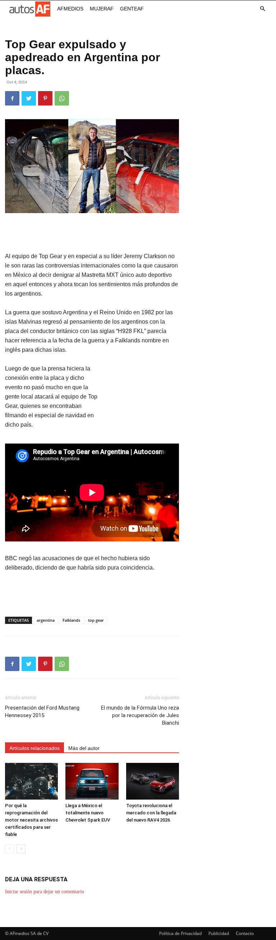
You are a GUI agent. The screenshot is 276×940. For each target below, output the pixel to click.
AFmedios (70, 9)
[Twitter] (29, 98)
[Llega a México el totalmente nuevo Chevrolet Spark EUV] (91, 781)
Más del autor (84, 748)
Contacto (245, 933)
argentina (46, 620)
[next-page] (21, 848)
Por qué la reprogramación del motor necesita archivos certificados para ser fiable (31, 820)
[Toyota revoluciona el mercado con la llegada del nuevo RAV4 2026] (152, 781)
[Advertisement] (92, 233)
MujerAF (102, 9)
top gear (96, 620)
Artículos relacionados (34, 748)
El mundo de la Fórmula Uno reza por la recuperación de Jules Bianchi (140, 715)
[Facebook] (12, 98)
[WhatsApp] (62, 98)
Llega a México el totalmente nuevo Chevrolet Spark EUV (87, 813)
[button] (262, 8)
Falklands (71, 620)
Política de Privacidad (180, 933)
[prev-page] (9, 848)
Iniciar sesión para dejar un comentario (44, 891)
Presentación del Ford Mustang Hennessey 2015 (42, 712)
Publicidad (218, 933)
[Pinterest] (45, 98)
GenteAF (132, 9)
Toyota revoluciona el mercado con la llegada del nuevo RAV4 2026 (151, 813)
